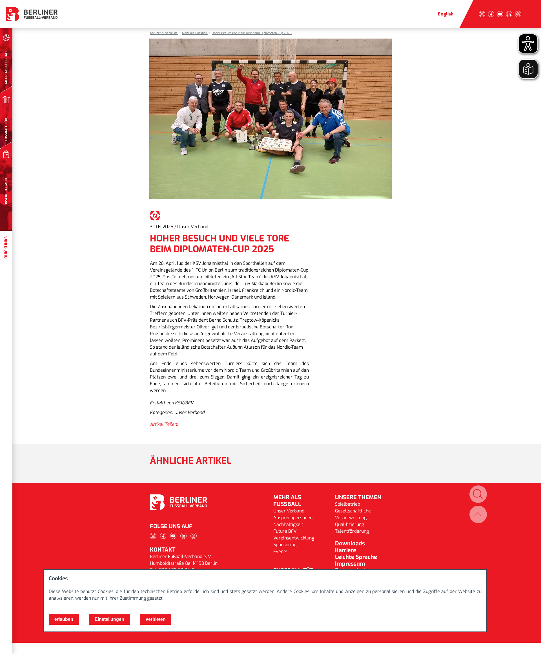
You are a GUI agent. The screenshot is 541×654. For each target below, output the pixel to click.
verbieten (156, 619)
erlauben (63, 619)
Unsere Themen (358, 497)
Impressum (350, 564)
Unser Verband (288, 511)
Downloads (350, 543)
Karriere (345, 550)
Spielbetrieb (347, 504)
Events (280, 551)
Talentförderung (352, 531)
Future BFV (285, 531)
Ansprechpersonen (292, 518)
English (446, 14)
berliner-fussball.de (164, 33)
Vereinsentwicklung (293, 538)
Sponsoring (284, 545)
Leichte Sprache (356, 557)
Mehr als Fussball (195, 33)
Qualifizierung (349, 524)
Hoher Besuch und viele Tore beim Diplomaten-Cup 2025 (252, 33)
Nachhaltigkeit (288, 524)
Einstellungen (109, 619)
